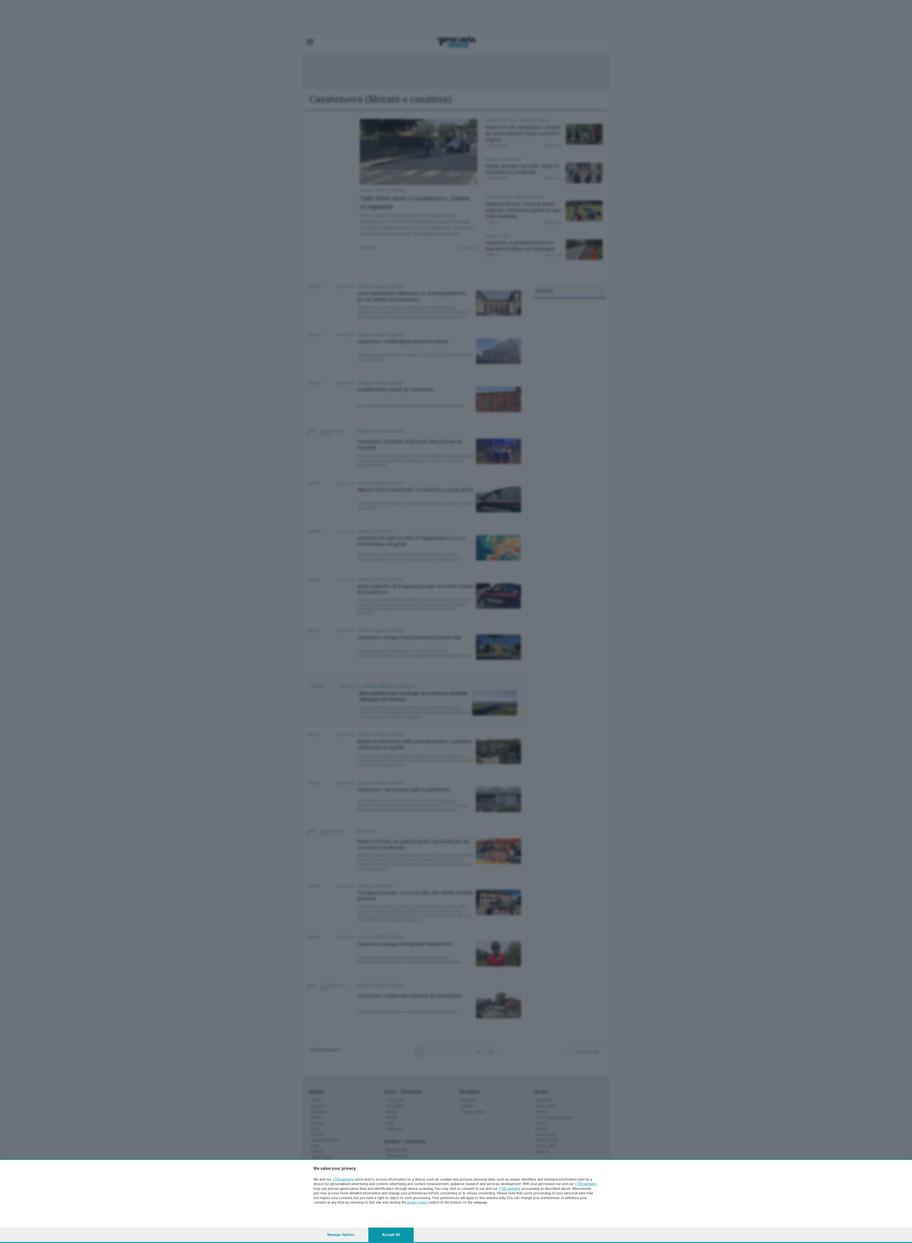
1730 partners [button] (343, 1179)
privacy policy (417, 1202)
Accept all (391, 1235)
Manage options (341, 1235)
